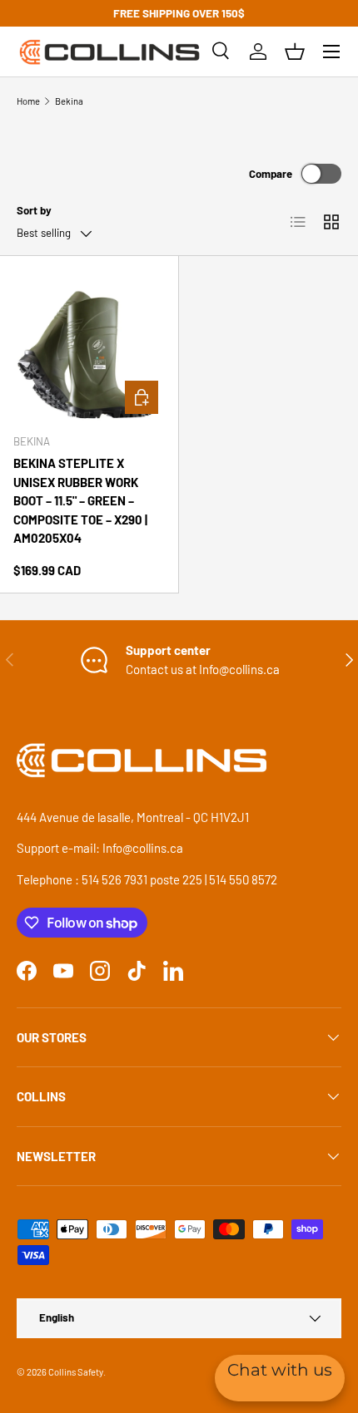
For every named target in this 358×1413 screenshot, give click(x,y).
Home (28, 101)
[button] (294, 51)
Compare (270, 173)
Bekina (69, 101)
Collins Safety (75, 1371)
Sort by (34, 210)
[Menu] (331, 51)
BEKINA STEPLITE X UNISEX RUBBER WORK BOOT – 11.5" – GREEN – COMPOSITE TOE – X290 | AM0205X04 (80, 500)
